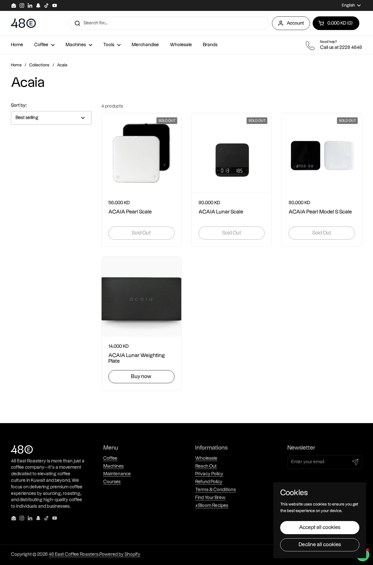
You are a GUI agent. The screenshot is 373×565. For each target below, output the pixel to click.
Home (16, 65)
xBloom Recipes (211, 505)
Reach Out (206, 466)
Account (295, 23)
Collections (39, 65)
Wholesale (206, 458)
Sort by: (19, 105)
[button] (336, 23)
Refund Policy (209, 482)
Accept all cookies (320, 527)
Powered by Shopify (119, 554)
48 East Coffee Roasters (74, 554)
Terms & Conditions (215, 489)
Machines (113, 466)
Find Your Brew (210, 497)
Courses (112, 482)
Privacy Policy (209, 474)
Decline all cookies (320, 544)
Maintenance (117, 474)
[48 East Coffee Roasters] (23, 23)
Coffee (110, 458)
